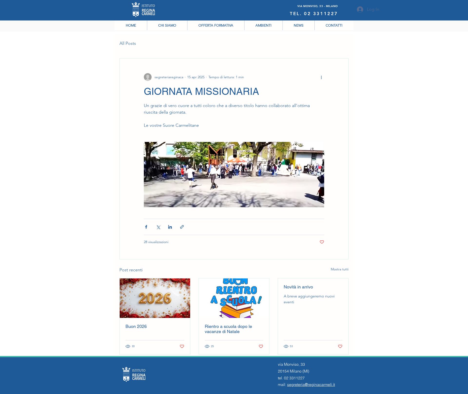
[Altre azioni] (321, 77)
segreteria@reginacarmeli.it (311, 384)
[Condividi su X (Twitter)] (158, 227)
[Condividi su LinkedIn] (170, 227)
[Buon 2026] (155, 298)
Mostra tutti (340, 269)
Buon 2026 (136, 326)
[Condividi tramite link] (182, 227)
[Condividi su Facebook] (146, 227)
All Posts (127, 43)
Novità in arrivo (298, 286)
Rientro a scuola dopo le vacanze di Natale (228, 329)
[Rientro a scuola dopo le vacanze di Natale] (234, 298)
